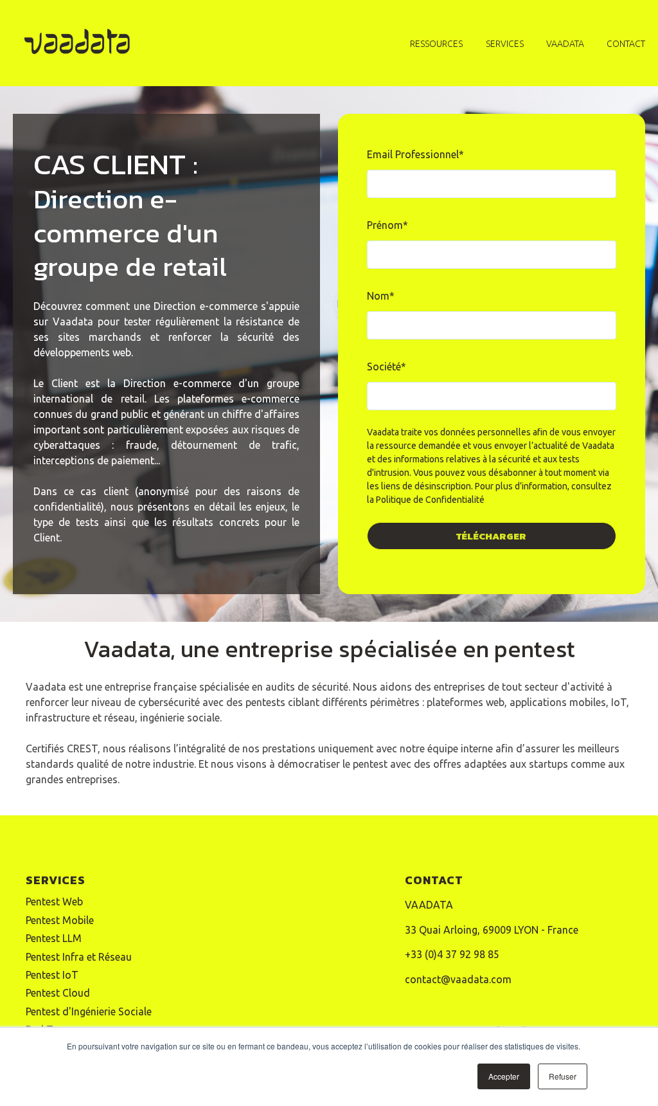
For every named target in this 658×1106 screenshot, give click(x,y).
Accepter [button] (503, 1076)
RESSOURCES (436, 44)
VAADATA (565, 44)
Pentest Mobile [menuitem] (60, 920)
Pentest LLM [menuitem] (54, 938)
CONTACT (626, 44)
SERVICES (505, 44)
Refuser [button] (562, 1076)
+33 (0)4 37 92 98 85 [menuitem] (452, 954)
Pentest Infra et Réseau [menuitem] (79, 957)
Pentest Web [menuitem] (54, 901)
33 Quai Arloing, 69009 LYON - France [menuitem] (491, 930)
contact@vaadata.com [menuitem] (458, 979)
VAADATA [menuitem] (429, 905)
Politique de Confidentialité (430, 499)
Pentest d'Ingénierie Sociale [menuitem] (89, 1011)
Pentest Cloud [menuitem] (58, 993)
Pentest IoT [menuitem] (52, 975)
